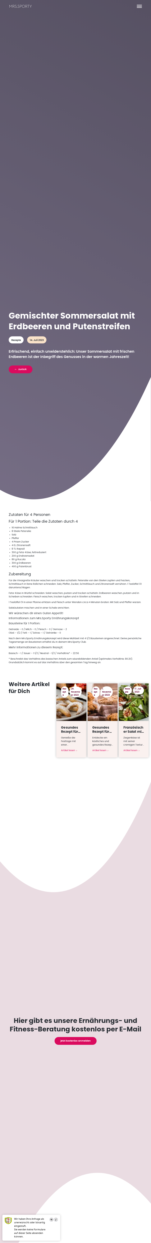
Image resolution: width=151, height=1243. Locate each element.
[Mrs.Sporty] (20, 7)
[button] (139, 6)
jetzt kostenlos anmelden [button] (75, 1041)
